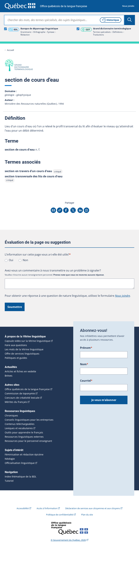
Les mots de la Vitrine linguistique (24, 349)
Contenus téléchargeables (19, 424)
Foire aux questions (16, 345)
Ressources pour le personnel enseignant (28, 441)
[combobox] (64, 20)
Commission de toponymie (20, 393)
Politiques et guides (16, 358)
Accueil (10, 50)
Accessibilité (23, 508)
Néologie (10, 458)
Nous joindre (128, 6)
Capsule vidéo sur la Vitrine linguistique (27, 341)
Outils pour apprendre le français (24, 432)
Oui (11, 260)
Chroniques (11, 415)
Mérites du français (16, 402)
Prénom (86, 348)
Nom (84, 364)
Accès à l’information (47, 508)
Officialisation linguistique (20, 463)
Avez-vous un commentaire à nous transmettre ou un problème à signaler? (53, 270)
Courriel (86, 380)
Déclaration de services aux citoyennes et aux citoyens (92, 508)
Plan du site (87, 514)
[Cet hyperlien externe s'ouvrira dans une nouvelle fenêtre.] (20, 6)
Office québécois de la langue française (63, 6)
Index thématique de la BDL (20, 476)
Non (25, 260)
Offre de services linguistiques (22, 353)
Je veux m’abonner (103, 400)
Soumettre (14, 307)
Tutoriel (9, 480)
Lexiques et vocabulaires (19, 428)
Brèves (8, 375)
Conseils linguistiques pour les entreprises (29, 419)
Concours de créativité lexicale (22, 397)
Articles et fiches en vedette (20, 371)
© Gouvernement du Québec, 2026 (68, 540)
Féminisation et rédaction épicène (24, 454)
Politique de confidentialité (59, 514)
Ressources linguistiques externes (24, 436)
